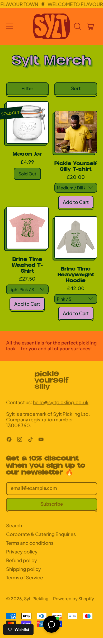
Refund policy (21, 560)
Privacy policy (22, 551)
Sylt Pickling (36, 598)
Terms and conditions (29, 543)
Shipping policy (23, 569)
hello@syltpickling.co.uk (60, 402)
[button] (77, 26)
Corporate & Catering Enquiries (41, 534)
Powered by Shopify (73, 598)
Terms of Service (24, 577)
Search (14, 525)
